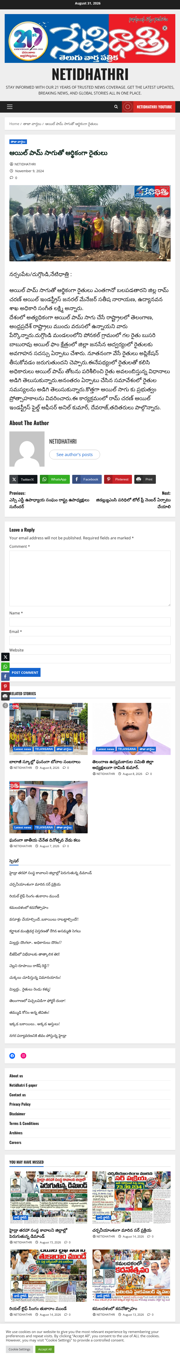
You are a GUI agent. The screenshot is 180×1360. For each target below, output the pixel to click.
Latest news (22, 749)
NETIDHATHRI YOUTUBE (154, 107)
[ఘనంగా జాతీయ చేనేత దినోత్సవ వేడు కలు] (48, 807)
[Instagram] (23, 1056)
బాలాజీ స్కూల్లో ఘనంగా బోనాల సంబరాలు (44, 761)
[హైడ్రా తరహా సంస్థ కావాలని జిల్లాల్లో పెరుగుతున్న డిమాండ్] (48, 1197)
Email (15, 631)
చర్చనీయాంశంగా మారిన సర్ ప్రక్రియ (121, 1230)
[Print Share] (5, 696)
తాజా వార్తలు (18, 142)
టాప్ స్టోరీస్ (20, 1217)
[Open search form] (116, 106)
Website (16, 650)
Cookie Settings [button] (19, 1349)
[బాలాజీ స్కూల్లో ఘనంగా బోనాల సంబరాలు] (48, 729)
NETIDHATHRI (90, 73)
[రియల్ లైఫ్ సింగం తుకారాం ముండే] (48, 1276)
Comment (19, 546)
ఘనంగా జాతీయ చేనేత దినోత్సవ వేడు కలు (44, 840)
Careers (15, 1142)
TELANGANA (44, 749)
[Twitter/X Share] (5, 657)
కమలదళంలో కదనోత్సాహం (114, 1308)
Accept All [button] (45, 1349)
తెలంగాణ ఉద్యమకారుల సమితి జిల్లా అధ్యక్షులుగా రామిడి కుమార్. (123, 764)
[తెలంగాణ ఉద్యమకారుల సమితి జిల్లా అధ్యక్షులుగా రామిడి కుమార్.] (131, 729)
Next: (133, 500)
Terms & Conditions (24, 1123)
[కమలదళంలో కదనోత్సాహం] (131, 1276)
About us (16, 1075)
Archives (15, 1132)
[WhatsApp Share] (5, 667)
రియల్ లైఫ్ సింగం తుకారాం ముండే (38, 1308)
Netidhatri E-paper (23, 1085)
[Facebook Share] (5, 676)
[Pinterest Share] (5, 686)
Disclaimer (17, 1113)
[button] (10, 107)
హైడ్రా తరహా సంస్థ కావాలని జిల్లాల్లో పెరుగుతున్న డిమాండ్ (38, 1233)
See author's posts (74, 454)
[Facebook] (12, 1056)
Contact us (17, 1094)
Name (16, 613)
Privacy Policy (19, 1104)
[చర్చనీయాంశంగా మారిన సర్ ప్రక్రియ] (131, 1197)
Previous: (49, 500)
